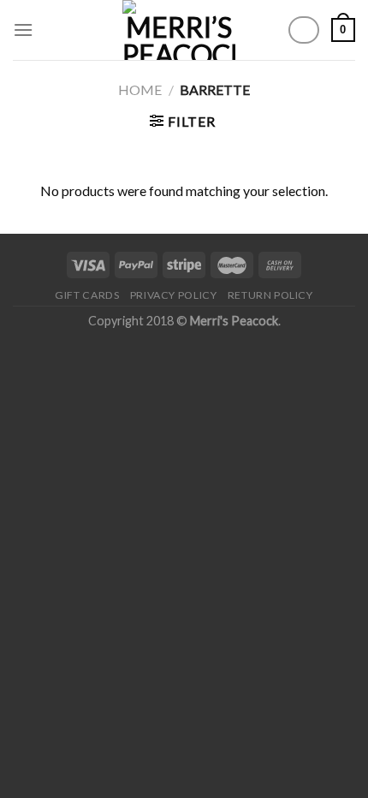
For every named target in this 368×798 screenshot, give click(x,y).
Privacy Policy (173, 295)
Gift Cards (87, 295)
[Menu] (23, 30)
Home (140, 89)
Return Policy (270, 295)
